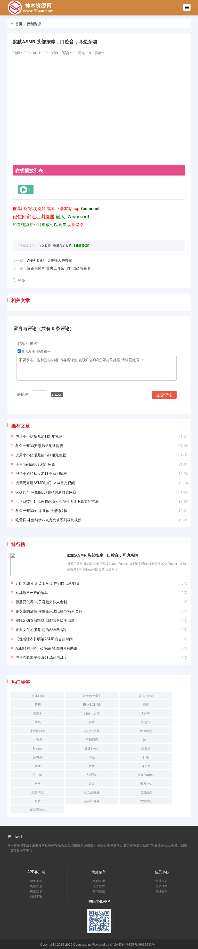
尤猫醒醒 (146, 801)
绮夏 (146, 704)
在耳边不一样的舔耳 (31, 592)
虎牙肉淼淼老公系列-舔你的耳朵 (41, 657)
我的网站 (119, 944)
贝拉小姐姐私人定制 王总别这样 (41, 473)
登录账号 (43, 351)
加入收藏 (44, 245)
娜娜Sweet (91, 748)
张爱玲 (91, 774)
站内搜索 (99, 891)
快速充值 (161, 880)
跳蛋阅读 (37, 792)
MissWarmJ (146, 774)
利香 (38, 801)
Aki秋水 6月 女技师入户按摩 (49, 260)
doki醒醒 (146, 730)
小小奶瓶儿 (92, 730)
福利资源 (34, 23)
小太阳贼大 (37, 730)
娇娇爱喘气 (37, 809)
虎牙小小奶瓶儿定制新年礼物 (38, 436)
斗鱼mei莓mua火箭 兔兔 (35, 464)
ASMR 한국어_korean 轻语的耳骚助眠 (46, 648)
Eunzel (38, 774)
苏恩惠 (37, 757)
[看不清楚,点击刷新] (57, 394)
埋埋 (38, 765)
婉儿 (146, 739)
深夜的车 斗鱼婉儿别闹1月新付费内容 (45, 491)
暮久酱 (146, 765)
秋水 (92, 722)
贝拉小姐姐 (146, 695)
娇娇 (92, 765)
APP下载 (36, 880)
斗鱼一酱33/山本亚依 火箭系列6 (41, 510)
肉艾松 (146, 722)
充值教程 (99, 886)
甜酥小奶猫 (92, 713)
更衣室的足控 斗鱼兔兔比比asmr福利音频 (48, 611)
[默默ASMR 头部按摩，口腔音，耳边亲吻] (36, 563)
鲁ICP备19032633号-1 (142, 944)
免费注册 (36, 886)
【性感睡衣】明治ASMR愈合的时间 (44, 638)
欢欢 (38, 783)
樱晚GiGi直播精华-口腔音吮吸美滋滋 (45, 620)
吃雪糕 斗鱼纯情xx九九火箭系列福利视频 (48, 519)
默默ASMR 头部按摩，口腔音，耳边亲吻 (102, 555)
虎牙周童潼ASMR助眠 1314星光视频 (45, 482)
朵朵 (92, 783)
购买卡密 (36, 896)
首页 (18, 23)
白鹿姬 (146, 748)
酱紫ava (146, 783)
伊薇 (92, 757)
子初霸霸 (92, 739)
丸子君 (37, 739)
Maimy (37, 748)
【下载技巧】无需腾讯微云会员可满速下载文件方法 (56, 501)
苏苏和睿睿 (92, 801)
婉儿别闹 (37, 695)
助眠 (38, 722)
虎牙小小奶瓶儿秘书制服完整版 (40, 454)
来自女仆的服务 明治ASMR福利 (41, 629)
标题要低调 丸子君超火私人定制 (41, 601)
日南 (146, 757)
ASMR (146, 713)
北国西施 (146, 792)
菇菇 (38, 704)
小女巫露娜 (92, 792)
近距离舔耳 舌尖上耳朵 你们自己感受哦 (58, 268)
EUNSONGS (92, 704)
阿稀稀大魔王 (91, 695)
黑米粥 (37, 713)
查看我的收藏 (62, 245)
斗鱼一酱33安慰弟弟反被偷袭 (39, 445)
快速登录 (36, 891)
